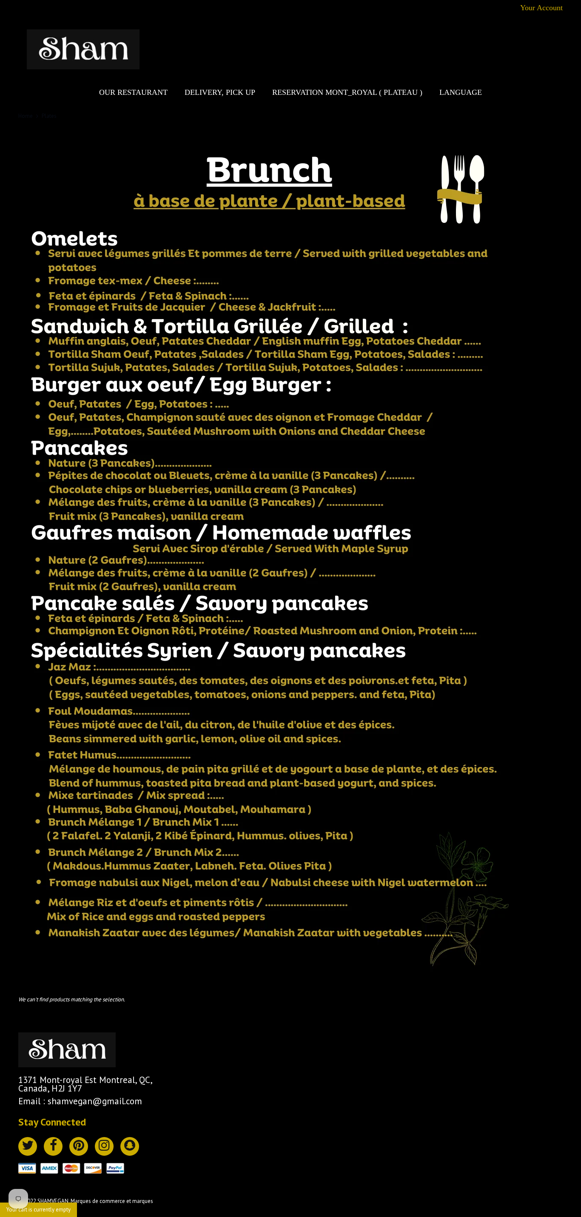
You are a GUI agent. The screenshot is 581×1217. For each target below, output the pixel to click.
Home (25, 116)
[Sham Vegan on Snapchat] (129, 1146)
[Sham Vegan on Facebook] (53, 1146)
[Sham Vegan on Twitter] (27, 1146)
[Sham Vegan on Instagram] (104, 1146)
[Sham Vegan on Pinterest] (78, 1146)
